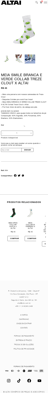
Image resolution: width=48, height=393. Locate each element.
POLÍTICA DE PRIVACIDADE (24, 349)
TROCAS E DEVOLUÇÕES (24, 344)
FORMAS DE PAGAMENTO (24, 336)
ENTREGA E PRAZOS (24, 340)
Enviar (27, 150)
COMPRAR (14, 238)
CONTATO (24, 328)
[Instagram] (9, 382)
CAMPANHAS (24, 319)
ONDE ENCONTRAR (24, 323)
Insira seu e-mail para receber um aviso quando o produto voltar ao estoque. (20, 144)
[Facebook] (29, 382)
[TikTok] (19, 382)
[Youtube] (39, 382)
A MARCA (24, 315)
